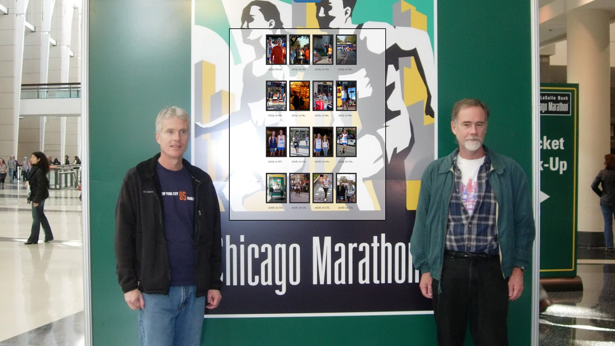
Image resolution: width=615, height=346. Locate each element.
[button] (276, 56)
